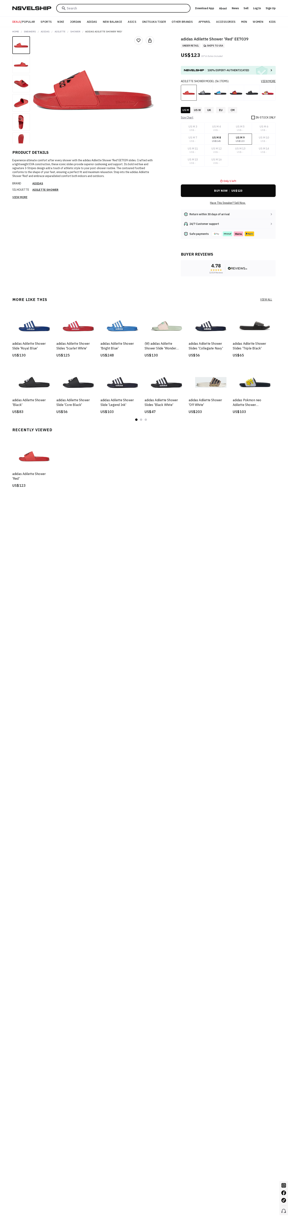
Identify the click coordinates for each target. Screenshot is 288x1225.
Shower (75, 31)
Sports (46, 22)
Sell (246, 8)
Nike (60, 22)
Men (244, 22)
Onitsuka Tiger (154, 22)
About (223, 8)
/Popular (23, 22)
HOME (15, 31)
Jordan (75, 22)
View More (19, 197)
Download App (204, 8)
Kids (272, 22)
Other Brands (182, 22)
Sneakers (30, 31)
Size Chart (187, 117)
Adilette (60, 31)
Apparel (204, 22)
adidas (45, 31)
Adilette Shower (45, 189)
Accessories (225, 22)
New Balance (112, 22)
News (235, 8)
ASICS (132, 22)
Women (258, 22)
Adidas (92, 22)
